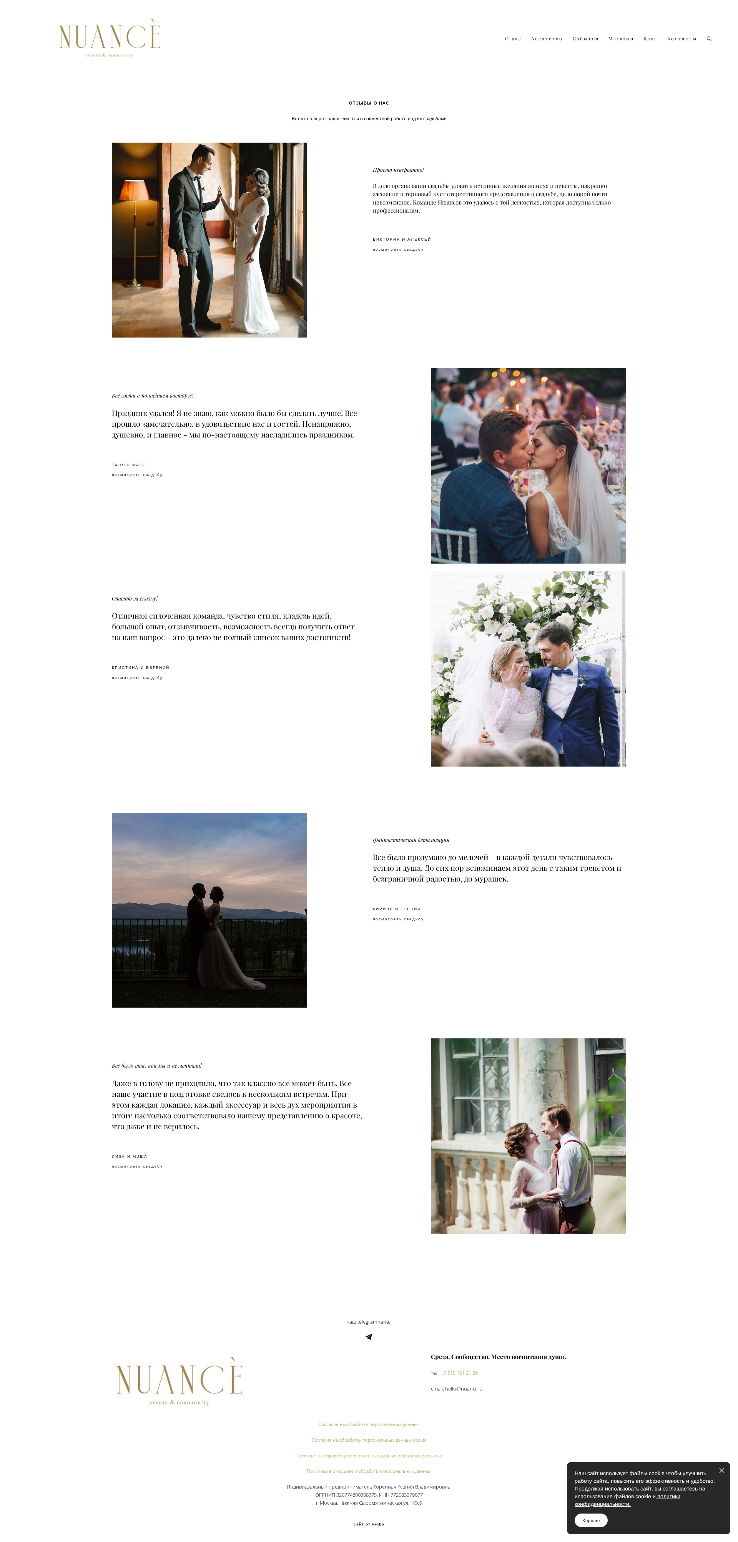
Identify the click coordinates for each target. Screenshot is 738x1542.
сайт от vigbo (369, 1524)
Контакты (682, 39)
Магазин (621, 39)
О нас (513, 39)
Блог (650, 39)
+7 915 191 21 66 (459, 1373)
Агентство (547, 39)
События (586, 39)
